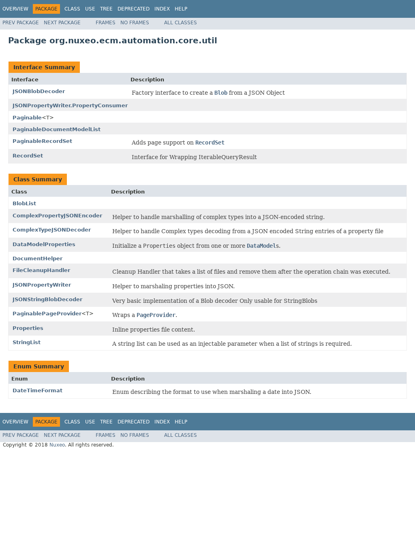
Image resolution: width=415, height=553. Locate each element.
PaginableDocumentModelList (57, 129)
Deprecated (134, 9)
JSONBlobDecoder (39, 91)
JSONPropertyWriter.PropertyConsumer (70, 105)
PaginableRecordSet (42, 141)
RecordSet (28, 156)
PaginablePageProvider (47, 314)
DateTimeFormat (37, 390)
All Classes (180, 23)
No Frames (134, 23)
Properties (28, 328)
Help (181, 9)
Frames (106, 23)
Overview (15, 9)
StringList (27, 342)
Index (162, 9)
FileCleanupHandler (41, 270)
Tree (106, 9)
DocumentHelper (37, 258)
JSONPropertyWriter (42, 285)
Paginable (27, 118)
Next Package (62, 23)
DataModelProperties (44, 244)
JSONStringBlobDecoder (47, 299)
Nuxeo (57, 445)
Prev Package (20, 23)
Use (90, 9)
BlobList (24, 203)
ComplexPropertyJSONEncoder (57, 216)
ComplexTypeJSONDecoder (52, 230)
